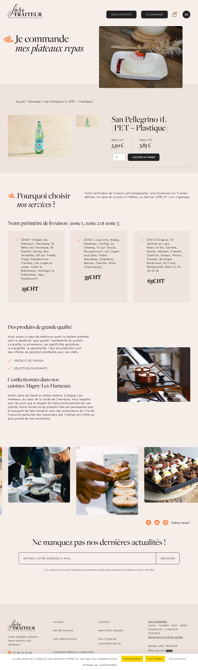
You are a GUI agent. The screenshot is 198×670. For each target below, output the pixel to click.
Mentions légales (110, 630)
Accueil (20, 101)
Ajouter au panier (143, 157)
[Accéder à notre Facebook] (148, 522)
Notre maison (63, 630)
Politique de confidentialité (109, 641)
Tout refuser (155, 658)
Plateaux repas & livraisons (73, 652)
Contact (104, 621)
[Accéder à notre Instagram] (165, 522)
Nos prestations (65, 639)
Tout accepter (132, 658)
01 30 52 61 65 (22, 652)
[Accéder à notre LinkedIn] (157, 522)
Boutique (35, 101)
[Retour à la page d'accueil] (25, 10)
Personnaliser (177, 658)
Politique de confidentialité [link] (100, 664)
